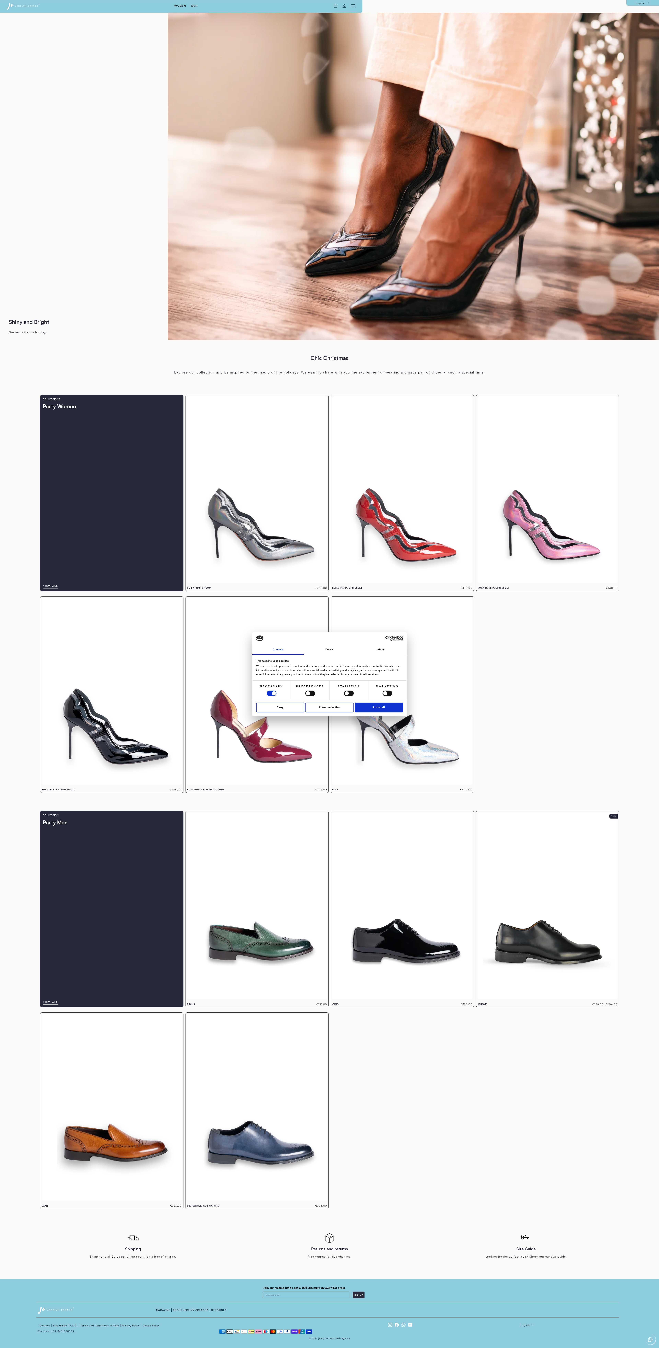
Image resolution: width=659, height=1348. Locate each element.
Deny (280, 707)
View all (50, 585)
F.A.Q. (74, 1325)
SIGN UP (358, 1295)
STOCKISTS (218, 1310)
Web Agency (343, 1338)
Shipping (133, 1248)
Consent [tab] (278, 649)
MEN (194, 5)
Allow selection (329, 707)
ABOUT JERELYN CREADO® (190, 1310)
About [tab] (381, 649)
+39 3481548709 (63, 1331)
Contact (44, 1325)
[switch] (310, 693)
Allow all (378, 707)
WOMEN (180, 5)
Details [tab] (329, 649)
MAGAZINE (163, 1310)
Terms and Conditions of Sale (100, 1325)
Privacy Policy (131, 1325)
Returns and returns (329, 1248)
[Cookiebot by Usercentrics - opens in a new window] (388, 638)
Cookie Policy (151, 1325)
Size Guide (526, 1248)
